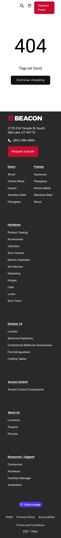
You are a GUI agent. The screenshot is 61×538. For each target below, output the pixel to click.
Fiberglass (14, 202)
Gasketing (14, 273)
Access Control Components (26, 389)
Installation (15, 485)
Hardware (14, 225)
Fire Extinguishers (19, 352)
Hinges (12, 280)
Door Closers (16, 253)
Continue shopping (30, 80)
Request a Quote (23, 151)
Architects (14, 471)
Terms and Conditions (30, 525)
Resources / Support (21, 457)
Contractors (15, 464)
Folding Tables (17, 359)
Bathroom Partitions (20, 338)
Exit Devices (15, 266)
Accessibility (47, 517)
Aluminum (40, 174)
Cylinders (13, 246)
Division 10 (15, 324)
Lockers (13, 331)
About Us (14, 412)
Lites (11, 287)
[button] (10, 8)
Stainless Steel (17, 195)
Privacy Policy (26, 517)
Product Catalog (18, 232)
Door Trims (14, 301)
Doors (11, 166)
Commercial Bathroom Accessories (30, 345)
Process (13, 433)
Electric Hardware (19, 260)
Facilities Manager (19, 478)
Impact (12, 188)
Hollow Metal (16, 181)
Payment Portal (43, 7)
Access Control (18, 382)
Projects (13, 427)
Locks (11, 294)
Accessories (15, 239)
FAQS (9, 517)
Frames (39, 166)
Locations (14, 420)
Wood (11, 174)
